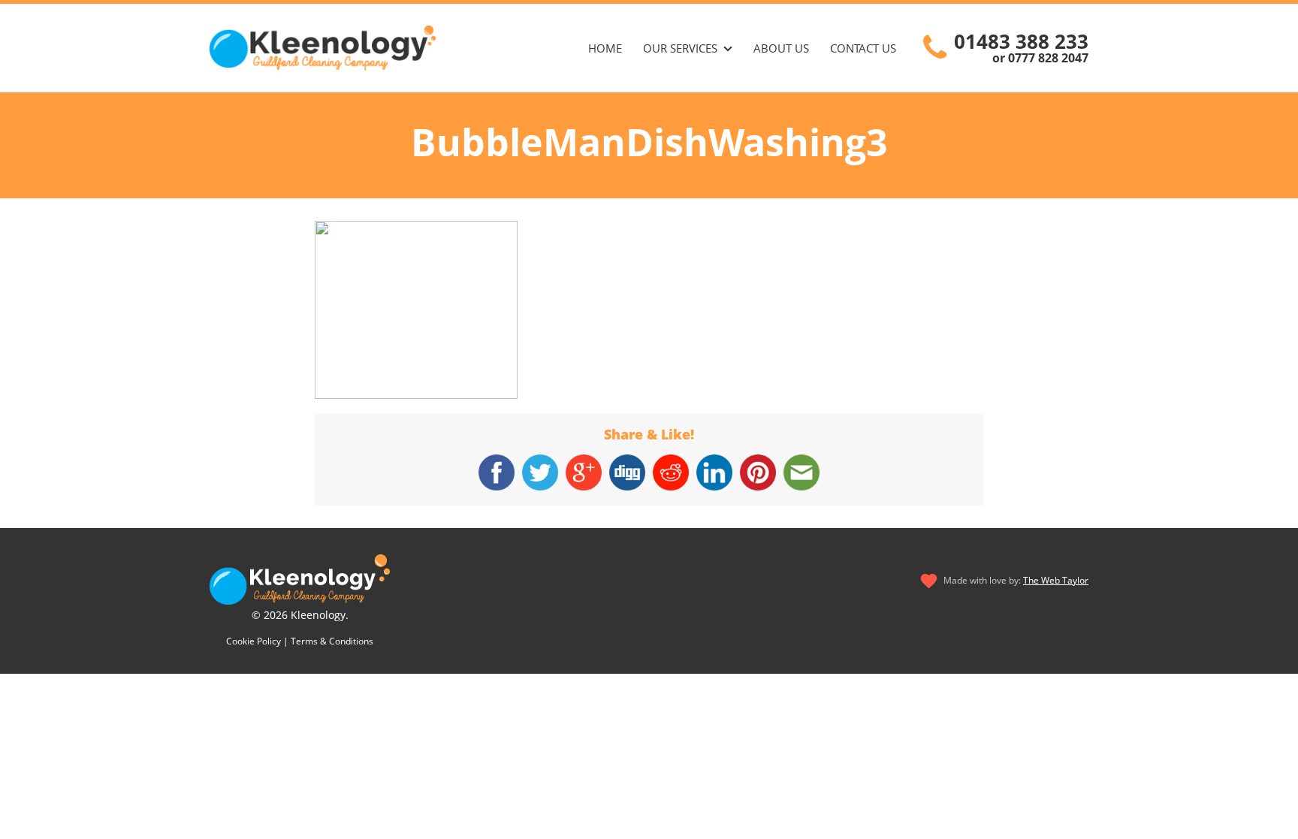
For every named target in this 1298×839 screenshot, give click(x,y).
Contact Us (863, 48)
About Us (781, 48)
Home (605, 48)
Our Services (680, 48)
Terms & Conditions (332, 641)
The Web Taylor (1055, 580)
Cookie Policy (253, 641)
